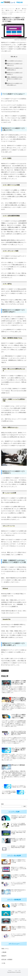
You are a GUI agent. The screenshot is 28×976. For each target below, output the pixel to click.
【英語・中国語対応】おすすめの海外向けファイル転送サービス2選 (14, 78)
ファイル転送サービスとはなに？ (14, 60)
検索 (2, 804)
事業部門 (3, 956)
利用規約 (9, 970)
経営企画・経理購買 (6, 959)
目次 (12, 56)
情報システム (5, 948)
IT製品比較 (19, 2)
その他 (3, 963)
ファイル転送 (5, 670)
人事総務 (3, 952)
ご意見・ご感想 (17, 970)
